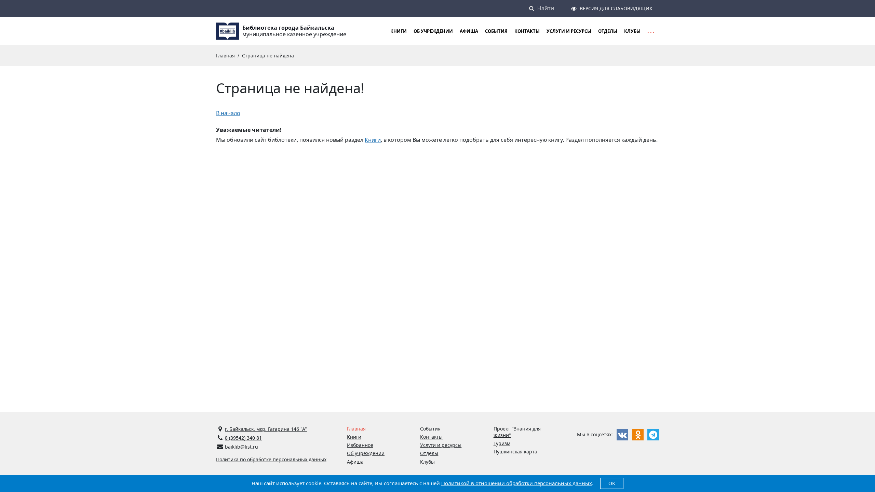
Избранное (360, 445)
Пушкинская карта (515, 451)
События (496, 31)
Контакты (527, 31)
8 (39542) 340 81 (243, 438)
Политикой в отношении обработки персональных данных (516, 483)
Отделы (607, 31)
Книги (373, 140)
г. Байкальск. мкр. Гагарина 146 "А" (266, 429)
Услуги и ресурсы (569, 31)
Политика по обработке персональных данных (271, 459)
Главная (356, 428)
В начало (228, 113)
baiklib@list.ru (241, 446)
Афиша (469, 31)
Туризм (502, 443)
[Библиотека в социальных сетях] (622, 434)
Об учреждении (433, 31)
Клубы (632, 31)
